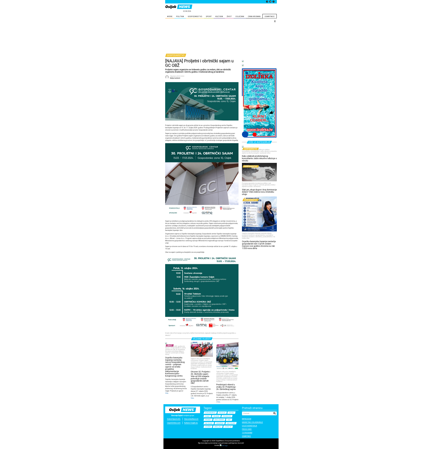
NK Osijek (208, 423)
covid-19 (228, 427)
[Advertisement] (221, 36)
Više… (167, 393)
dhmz (207, 416)
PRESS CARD (247, 429)
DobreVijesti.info (173, 419)
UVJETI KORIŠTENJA (249, 426)
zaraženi (219, 423)
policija (222, 413)
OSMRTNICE (270, 16)
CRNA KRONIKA (254, 16)
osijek (231, 413)
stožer (208, 427)
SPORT (209, 16)
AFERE (170, 16)
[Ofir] (224, 445)
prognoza (227, 416)
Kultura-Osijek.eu (191, 423)
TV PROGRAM (247, 433)
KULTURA (219, 16)
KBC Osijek (231, 423)
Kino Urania (219, 420)
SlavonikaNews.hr (191, 419)
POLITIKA (180, 16)
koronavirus (210, 413)
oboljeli (217, 427)
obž (229, 420)
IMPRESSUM (246, 419)
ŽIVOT (229, 16)
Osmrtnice (246, 436)
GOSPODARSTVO (195, 16)
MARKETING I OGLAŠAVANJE (252, 422)
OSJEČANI (240, 16)
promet (208, 420)
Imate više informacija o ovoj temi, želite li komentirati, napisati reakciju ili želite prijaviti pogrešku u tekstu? (200, 334)
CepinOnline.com (173, 423)
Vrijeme (216, 416)
